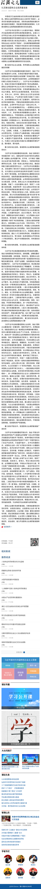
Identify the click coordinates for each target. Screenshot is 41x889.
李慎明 (20, 865)
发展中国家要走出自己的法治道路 (13, 642)
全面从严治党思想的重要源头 (11, 597)
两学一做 (33, 665)
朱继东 (33, 865)
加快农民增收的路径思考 (10, 845)
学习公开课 (20, 708)
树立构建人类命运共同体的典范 (12, 800)
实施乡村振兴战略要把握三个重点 (13, 836)
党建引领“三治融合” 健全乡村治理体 (14, 830)
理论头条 (6, 775)
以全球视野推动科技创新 (10, 779)
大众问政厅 (7, 751)
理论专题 (6, 684)
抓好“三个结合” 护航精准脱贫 (12, 788)
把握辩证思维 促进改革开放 (11, 570)
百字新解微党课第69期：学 (20, 744)
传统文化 (33, 677)
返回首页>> (8, 527)
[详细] (3, 564)
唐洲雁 (20, 878)
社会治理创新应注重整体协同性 (12, 839)
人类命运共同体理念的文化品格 (12, 562)
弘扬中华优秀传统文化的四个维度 (13, 782)
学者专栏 (6, 851)
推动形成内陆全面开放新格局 (11, 794)
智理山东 (6, 813)
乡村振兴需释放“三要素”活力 (11, 833)
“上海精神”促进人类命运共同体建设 (14, 588)
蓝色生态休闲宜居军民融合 (11, 842)
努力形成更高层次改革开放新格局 (13, 615)
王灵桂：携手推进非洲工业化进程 (13, 806)
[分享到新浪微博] (9, 534)
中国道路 (33, 671)
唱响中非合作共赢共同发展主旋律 (13, 624)
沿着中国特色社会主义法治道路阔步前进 (15, 633)
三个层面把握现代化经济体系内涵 (13, 785)
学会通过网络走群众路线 (10, 797)
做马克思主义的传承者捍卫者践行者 (14, 803)
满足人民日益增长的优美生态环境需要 (15, 606)
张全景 (7, 865)
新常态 (7, 665)
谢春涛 (7, 878)
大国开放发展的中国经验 (10, 579)
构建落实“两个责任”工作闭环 (11, 791)
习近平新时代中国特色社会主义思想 (20, 660)
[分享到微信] (4, 534)
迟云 (33, 878)
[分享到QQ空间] (13, 534)
